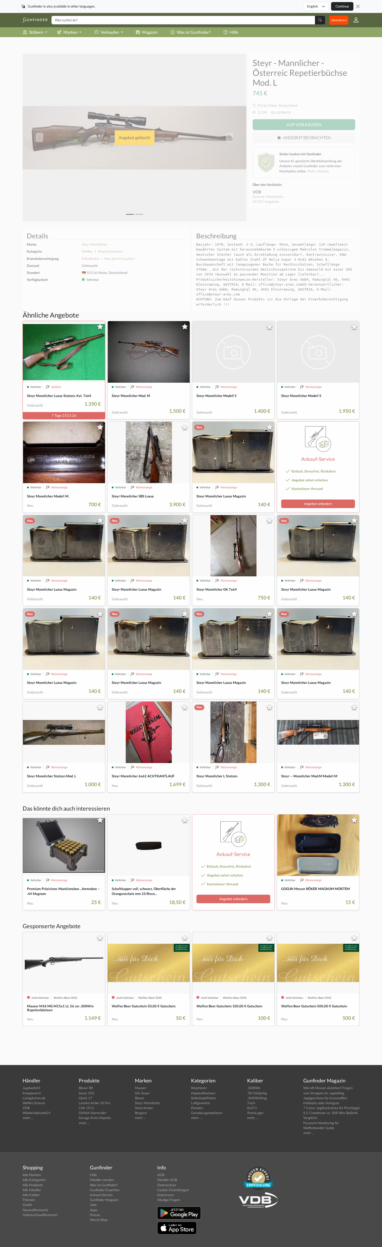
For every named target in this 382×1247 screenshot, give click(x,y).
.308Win (253, 1088)
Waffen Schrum (34, 1103)
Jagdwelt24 (31, 1088)
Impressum (165, 1195)
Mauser (140, 1088)
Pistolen (197, 1108)
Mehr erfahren (318, 171)
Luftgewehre (200, 1103)
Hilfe (234, 32)
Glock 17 (85, 1098)
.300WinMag (257, 1098)
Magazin (149, 32)
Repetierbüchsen (110, 251)
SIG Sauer (142, 1093)
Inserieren (338, 20)
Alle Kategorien (34, 1180)
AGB (160, 1175)
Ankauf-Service (101, 1195)
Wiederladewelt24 (36, 1113)
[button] (353, 20)
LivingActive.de (34, 1098)
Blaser (139, 1098)
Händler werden (102, 1180)
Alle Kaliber (31, 1195)
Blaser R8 (86, 1088)
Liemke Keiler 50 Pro (94, 1103)
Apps (93, 1210)
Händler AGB (167, 1180)
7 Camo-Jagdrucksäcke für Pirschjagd (331, 1108)
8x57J (252, 1108)
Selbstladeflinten (203, 1098)
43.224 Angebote (266, 201)
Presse (95, 1215)
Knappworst (32, 1093)
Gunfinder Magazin (104, 1200)
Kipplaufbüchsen (203, 1093)
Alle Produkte (33, 1185)
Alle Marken (32, 1175)
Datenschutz (166, 1185)
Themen (29, 1200)
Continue (342, 6)
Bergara (141, 1113)
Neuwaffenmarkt (35, 1210)
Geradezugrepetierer (206, 1113)
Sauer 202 (86, 1093)
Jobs (93, 1205)
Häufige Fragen (168, 1200)
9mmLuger (255, 1113)
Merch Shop (99, 1220)
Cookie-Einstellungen (173, 1190)
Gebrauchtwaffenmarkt (40, 1215)
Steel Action (144, 1108)
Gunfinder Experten (104, 1190)
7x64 (251, 1103)
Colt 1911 (86, 1108)
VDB (257, 191)
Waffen (87, 251)
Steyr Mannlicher (94, 244)
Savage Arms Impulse (95, 1118)
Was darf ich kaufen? (119, 259)
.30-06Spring (257, 1093)
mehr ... (28, 1118)
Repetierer (199, 1088)
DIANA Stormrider (93, 1113)
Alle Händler (32, 1190)
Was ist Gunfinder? (193, 32)
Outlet (27, 1205)
